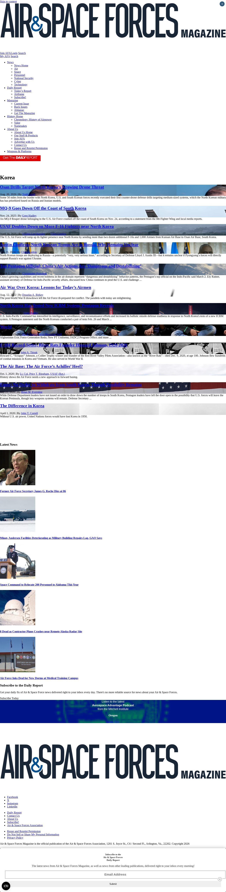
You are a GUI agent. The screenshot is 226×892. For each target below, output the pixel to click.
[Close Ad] (220, 879)
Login (14, 53)
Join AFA (5, 53)
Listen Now (113, 721)
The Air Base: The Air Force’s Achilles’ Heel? (41, 366)
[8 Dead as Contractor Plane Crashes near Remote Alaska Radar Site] (17, 624)
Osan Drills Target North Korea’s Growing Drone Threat (52, 187)
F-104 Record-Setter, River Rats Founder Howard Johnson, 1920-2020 (63, 345)
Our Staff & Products (26, 135)
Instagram (12, 803)
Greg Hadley (29, 215)
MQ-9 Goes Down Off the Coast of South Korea (43, 208)
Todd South (28, 194)
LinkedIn (12, 806)
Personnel (19, 75)
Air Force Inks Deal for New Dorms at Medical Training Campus (39, 678)
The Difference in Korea (22, 405)
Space (17, 71)
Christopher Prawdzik (34, 273)
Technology (20, 84)
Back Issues (20, 106)
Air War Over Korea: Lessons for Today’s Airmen (45, 287)
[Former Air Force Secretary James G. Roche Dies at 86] (17, 484)
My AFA (5, 56)
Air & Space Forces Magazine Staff (42, 334)
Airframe (19, 94)
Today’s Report (22, 90)
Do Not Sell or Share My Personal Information (33, 834)
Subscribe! (20, 97)
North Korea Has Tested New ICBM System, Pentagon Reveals (57, 305)
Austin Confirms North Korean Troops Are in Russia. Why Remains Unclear (69, 244)
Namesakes (20, 125)
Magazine (12, 100)
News (10, 62)
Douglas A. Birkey (32, 294)
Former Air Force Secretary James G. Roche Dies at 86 (33, 491)
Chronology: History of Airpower (33, 119)
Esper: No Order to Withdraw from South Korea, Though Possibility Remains (71, 384)
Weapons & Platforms (19, 151)
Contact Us (20, 144)
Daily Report (14, 87)
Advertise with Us (24, 141)
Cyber (17, 81)
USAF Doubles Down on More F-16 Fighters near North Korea (57, 226)
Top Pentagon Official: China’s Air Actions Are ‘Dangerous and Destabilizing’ (70, 266)
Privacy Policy (15, 837)
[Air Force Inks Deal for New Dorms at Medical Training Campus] (17, 671)
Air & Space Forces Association (25, 825)
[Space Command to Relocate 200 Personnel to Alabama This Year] (17, 577)
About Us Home (23, 132)
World (6, 326)
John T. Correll (29, 413)
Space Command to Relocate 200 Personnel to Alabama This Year (39, 584)
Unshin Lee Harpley (33, 233)
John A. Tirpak (29, 352)
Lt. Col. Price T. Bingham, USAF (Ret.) (42, 373)
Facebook (12, 797)
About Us (12, 129)
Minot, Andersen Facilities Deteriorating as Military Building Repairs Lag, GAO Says (51, 537)
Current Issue (21, 103)
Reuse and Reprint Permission (31, 148)
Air (16, 68)
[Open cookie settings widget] (6, 886)
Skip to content (8, 1)
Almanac (19, 110)
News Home (21, 65)
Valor (17, 122)
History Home (15, 116)
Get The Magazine (24, 113)
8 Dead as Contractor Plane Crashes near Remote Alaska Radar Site (41, 631)
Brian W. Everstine (31, 392)
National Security (24, 78)
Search (22, 53)
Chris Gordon (58, 233)
